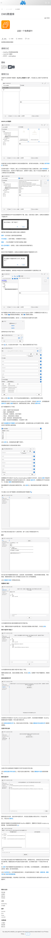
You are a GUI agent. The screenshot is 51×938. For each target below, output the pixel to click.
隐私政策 (3, 924)
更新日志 (3, 896)
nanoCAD (3, 917)
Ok (28, 934)
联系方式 (3, 926)
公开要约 (3, 922)
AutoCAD (3, 911)
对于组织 (3, 905)
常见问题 (3, 892)
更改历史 (20, 38)
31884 (48, 18)
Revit (2, 913)
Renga (2, 915)
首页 (2, 9)
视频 (12, 38)
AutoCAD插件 (9, 9)
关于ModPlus (4, 903)
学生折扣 (3, 897)
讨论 (28, 38)
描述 (5, 38)
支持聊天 (3, 894)
